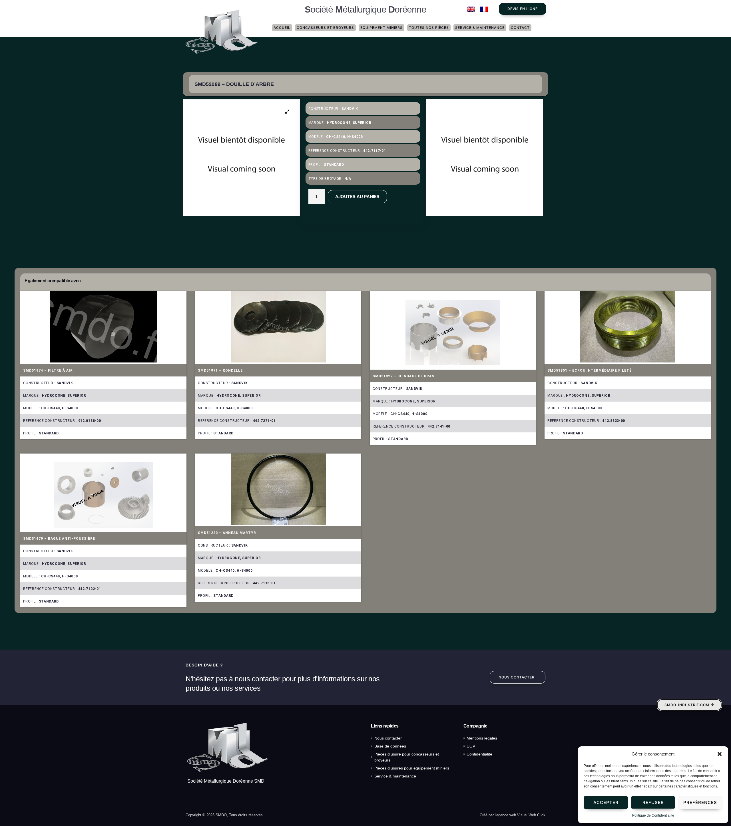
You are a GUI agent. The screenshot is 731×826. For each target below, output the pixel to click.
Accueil (282, 27)
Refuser (653, 802)
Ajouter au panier (357, 196)
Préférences (700, 802)
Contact (520, 27)
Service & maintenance (480, 27)
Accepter (605, 802)
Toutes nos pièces (429, 27)
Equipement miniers (381, 27)
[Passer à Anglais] (470, 9)
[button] (719, 754)
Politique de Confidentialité (653, 815)
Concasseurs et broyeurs (325, 27)
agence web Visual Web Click (520, 815)
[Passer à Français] (484, 9)
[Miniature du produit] (287, 111)
